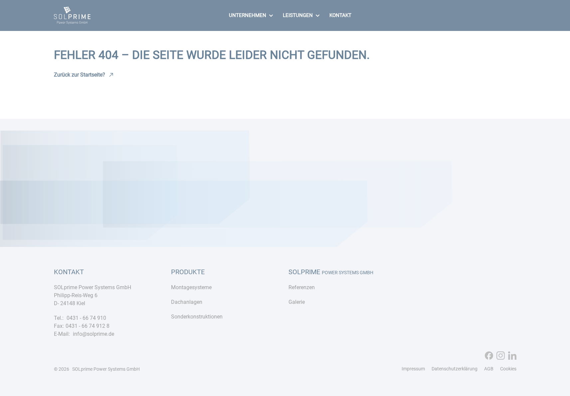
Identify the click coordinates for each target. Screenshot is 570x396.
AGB (488, 368)
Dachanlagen (186, 302)
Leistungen (298, 15)
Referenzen (301, 287)
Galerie (296, 302)
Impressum (413, 368)
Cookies (508, 368)
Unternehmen (247, 15)
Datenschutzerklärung (454, 368)
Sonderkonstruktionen (197, 316)
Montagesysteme (191, 287)
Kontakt (340, 15)
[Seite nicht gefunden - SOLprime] (72, 20)
